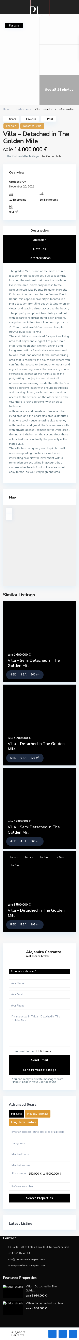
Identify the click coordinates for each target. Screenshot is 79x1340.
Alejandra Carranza (43, 951)
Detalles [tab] (39, 249)
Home (6, 109)
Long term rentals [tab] (23, 1122)
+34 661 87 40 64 (19, 1253)
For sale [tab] (16, 1114)
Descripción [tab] (40, 231)
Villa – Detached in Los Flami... (45, 1303)
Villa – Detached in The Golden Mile (36, 746)
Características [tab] (40, 258)
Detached (19, 109)
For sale (11, 126)
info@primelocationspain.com (26, 1259)
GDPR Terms (42, 1051)
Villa (28, 109)
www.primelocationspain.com (26, 1265)
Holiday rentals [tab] (37, 1114)
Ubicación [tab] (39, 240)
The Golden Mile (51, 156)
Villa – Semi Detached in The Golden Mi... (34, 663)
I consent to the (32, 1051)
